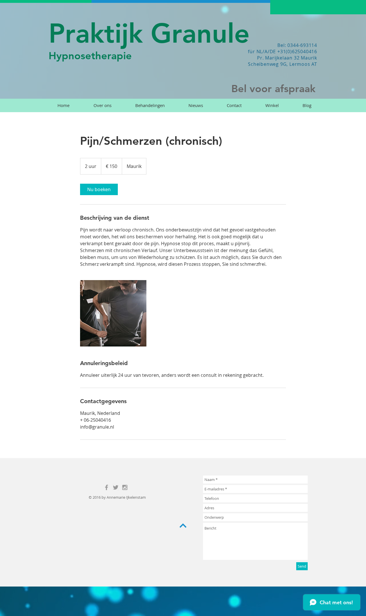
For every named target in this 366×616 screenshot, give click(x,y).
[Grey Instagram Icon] (124, 487)
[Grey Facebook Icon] (106, 487)
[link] (99, 189)
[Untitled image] (113, 313)
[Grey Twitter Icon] (115, 487)
